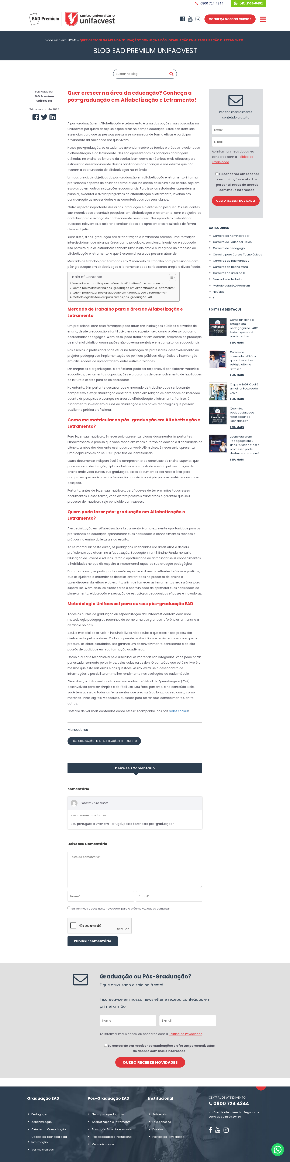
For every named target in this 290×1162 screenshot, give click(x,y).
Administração (41, 1122)
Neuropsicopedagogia (108, 1114)
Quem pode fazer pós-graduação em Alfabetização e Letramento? (120, 292)
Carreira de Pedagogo (229, 248)
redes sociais (178, 711)
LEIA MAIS (237, 343)
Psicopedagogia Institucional (112, 1137)
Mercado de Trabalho (228, 279)
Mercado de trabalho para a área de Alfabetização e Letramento (117, 283)
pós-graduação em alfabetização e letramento (104, 741)
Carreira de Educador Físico (232, 242)
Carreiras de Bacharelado (231, 261)
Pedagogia (39, 1114)
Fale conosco (161, 1122)
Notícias (218, 292)
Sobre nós (159, 1114)
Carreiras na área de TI (229, 273)
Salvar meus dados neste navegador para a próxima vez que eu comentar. (120, 908)
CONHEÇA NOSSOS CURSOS (230, 19)
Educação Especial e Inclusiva (113, 1129)
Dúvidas (157, 1129)
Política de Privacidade (185, 1034)
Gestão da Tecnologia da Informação (49, 1139)
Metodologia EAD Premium (231, 286)
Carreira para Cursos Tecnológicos (237, 254)
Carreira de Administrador (231, 236)
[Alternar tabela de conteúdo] (170, 277)
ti (213, 298)
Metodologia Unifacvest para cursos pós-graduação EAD (112, 297)
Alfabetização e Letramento (111, 1122)
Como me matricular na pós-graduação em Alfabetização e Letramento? (124, 288)
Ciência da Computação (48, 1129)
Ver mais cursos (42, 1150)
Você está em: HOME (60, 40)
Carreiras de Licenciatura (230, 267)
